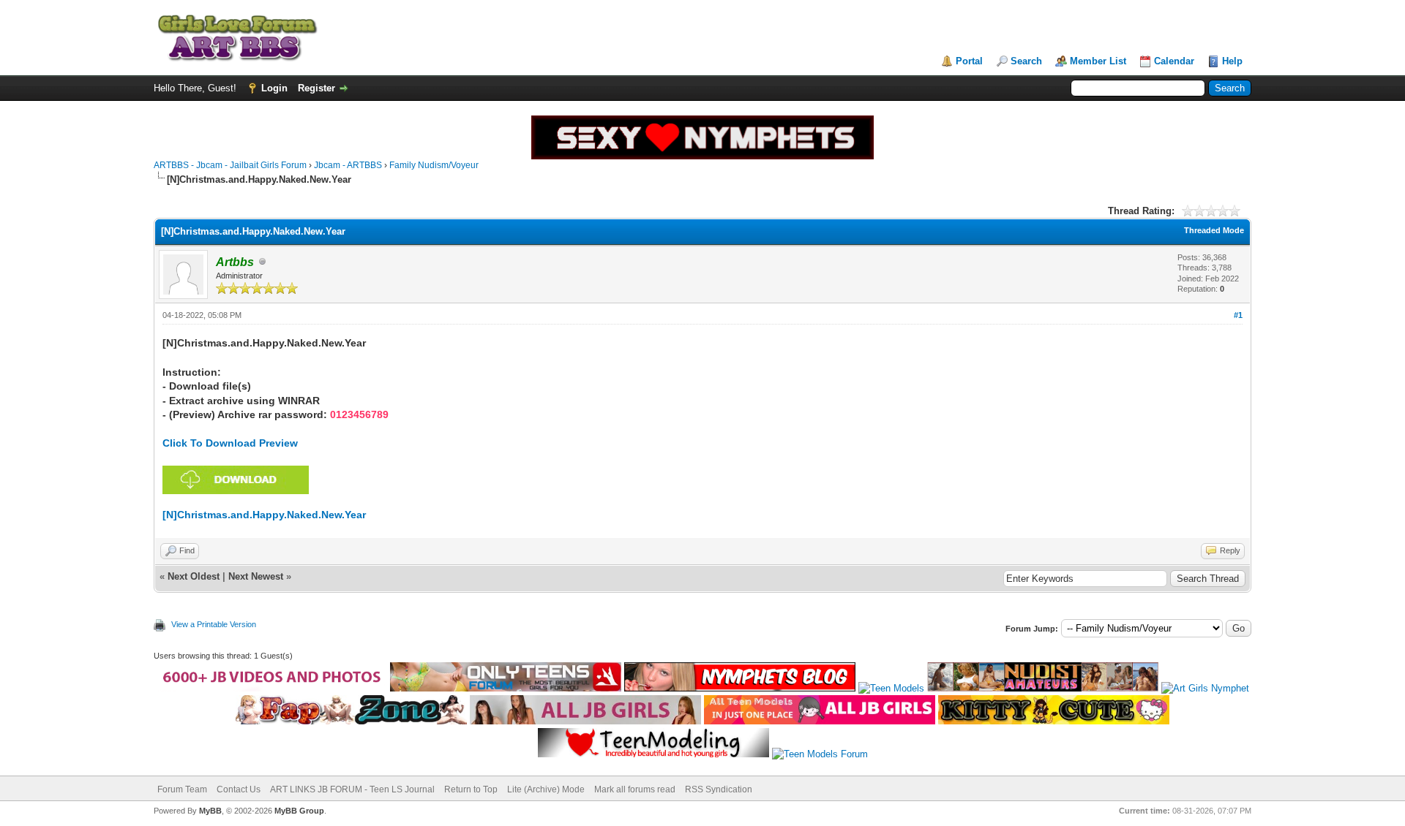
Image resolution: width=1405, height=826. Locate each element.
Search (1026, 61)
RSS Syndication (718, 789)
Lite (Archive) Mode (546, 789)
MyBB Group (299, 810)
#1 (1238, 315)
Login (274, 88)
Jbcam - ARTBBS (348, 165)
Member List (1098, 61)
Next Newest (255, 576)
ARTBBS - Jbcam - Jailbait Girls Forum (230, 165)
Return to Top (471, 789)
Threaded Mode (1214, 230)
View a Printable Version (213, 624)
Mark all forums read (634, 789)
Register (316, 88)
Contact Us (239, 789)
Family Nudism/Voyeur (434, 165)
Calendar (1174, 61)
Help (1232, 61)
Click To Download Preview (230, 443)
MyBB (210, 810)
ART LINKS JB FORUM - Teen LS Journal (352, 789)
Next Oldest (194, 576)
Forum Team (182, 789)
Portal (969, 61)
